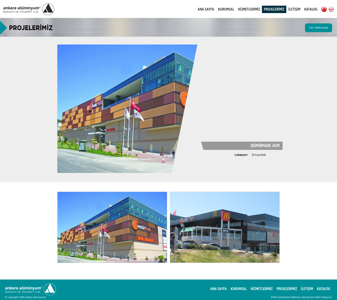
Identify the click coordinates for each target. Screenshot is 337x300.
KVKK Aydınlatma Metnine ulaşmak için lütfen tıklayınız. (301, 297)
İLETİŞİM (294, 9)
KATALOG (310, 9)
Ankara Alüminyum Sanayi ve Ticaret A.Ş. (29, 9)
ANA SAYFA (206, 9)
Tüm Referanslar (318, 27)
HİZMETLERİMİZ (249, 9)
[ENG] (331, 9)
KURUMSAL (226, 9)
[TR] (324, 9)
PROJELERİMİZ (274, 9)
